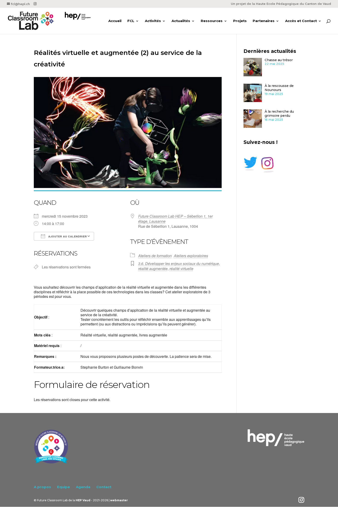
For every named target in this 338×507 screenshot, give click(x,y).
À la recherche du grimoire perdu (279, 113)
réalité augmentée (153, 268)
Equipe (63, 487)
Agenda (83, 487)
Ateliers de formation (155, 255)
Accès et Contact (301, 21)
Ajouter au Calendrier (67, 236)
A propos (42, 487)
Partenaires (264, 21)
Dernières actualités (269, 51)
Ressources (212, 21)
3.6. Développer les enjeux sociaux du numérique (178, 263)
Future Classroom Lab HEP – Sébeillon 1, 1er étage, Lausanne (175, 219)
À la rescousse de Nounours (279, 88)
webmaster (119, 500)
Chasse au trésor (279, 60)
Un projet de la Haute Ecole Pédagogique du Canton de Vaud (281, 4)
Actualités (181, 21)
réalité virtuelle (181, 268)
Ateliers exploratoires (191, 255)
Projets (240, 21)
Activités (153, 21)
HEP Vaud (83, 500)
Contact (103, 487)
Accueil (114, 21)
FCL (130, 21)
